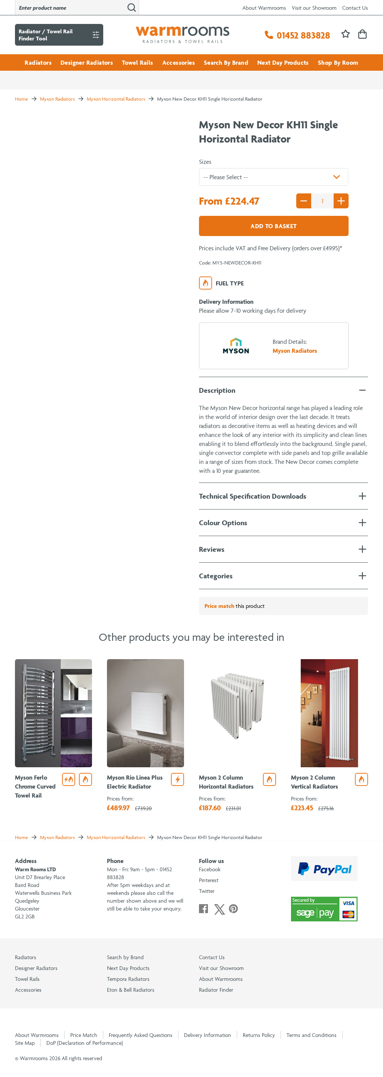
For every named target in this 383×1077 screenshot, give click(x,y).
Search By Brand (226, 62)
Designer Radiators (87, 62)
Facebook (210, 869)
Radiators (38, 62)
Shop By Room (338, 62)
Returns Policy (259, 1035)
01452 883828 (303, 35)
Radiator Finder (216, 989)
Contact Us (355, 7)
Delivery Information (207, 1035)
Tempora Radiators (128, 979)
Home (21, 99)
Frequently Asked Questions (140, 1035)
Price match (219, 605)
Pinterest (208, 880)
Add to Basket (274, 226)
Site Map (25, 1043)
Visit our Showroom (314, 7)
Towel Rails (137, 62)
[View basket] (362, 34)
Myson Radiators (57, 99)
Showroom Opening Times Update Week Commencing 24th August (96, 74)
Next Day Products (283, 62)
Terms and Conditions (312, 1035)
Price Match (83, 1035)
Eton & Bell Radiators (130, 989)
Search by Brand (125, 957)
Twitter (207, 891)
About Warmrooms (264, 7)
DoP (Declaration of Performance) (84, 1043)
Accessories (178, 62)
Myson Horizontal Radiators (116, 99)
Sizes (205, 161)
